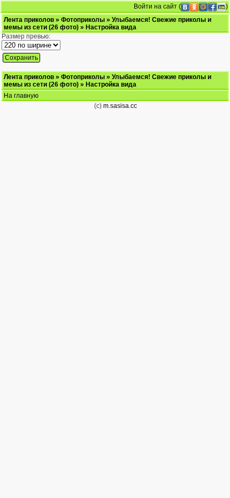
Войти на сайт (155, 6)
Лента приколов (29, 20)
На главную (21, 95)
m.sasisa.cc (120, 106)
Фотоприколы (83, 20)
